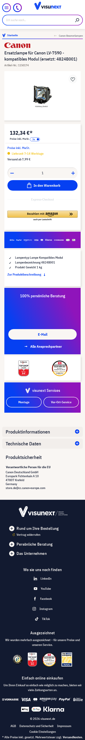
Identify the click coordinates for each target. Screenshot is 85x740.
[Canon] (42, 45)
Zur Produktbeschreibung (24, 274)
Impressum (64, 726)
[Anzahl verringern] (12, 172)
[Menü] (6, 7)
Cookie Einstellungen (42, 732)
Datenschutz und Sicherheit (36, 726)
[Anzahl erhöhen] (73, 172)
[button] (42, 216)
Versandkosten (72, 737)
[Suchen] (77, 20)
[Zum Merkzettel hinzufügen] (72, 79)
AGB (13, 726)
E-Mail (42, 334)
